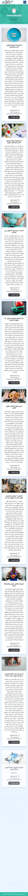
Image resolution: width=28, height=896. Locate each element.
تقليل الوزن (9, 203)
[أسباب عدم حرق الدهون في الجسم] (14, 220)
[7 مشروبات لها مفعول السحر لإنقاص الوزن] (14, 131)
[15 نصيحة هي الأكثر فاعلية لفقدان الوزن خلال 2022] (14, 663)
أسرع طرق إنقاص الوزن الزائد (14, 407)
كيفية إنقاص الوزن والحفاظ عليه (14, 584)
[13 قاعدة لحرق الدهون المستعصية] (14, 35)
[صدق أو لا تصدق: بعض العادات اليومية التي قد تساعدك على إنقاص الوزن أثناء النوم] (14, 794)
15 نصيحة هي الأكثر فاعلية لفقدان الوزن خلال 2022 (14, 674)
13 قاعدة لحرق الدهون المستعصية (14, 46)
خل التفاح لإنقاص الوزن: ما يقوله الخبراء (14, 319)
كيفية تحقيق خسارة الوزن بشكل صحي (14, 766)
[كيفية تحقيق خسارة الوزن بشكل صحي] (14, 755)
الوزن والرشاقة (16, 113)
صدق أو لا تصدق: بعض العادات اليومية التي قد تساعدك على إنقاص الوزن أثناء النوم (14, 807)
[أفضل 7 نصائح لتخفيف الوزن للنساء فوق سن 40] (14, 486)
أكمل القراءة (13, 117)
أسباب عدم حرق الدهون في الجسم (14, 231)
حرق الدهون (10, 113)
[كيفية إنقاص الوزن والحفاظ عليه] (14, 574)
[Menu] (24, 2)
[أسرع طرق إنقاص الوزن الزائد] (14, 396)
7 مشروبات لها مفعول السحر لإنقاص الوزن (14, 141)
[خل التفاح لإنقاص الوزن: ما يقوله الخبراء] (14, 308)
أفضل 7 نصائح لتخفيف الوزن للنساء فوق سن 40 (14, 497)
